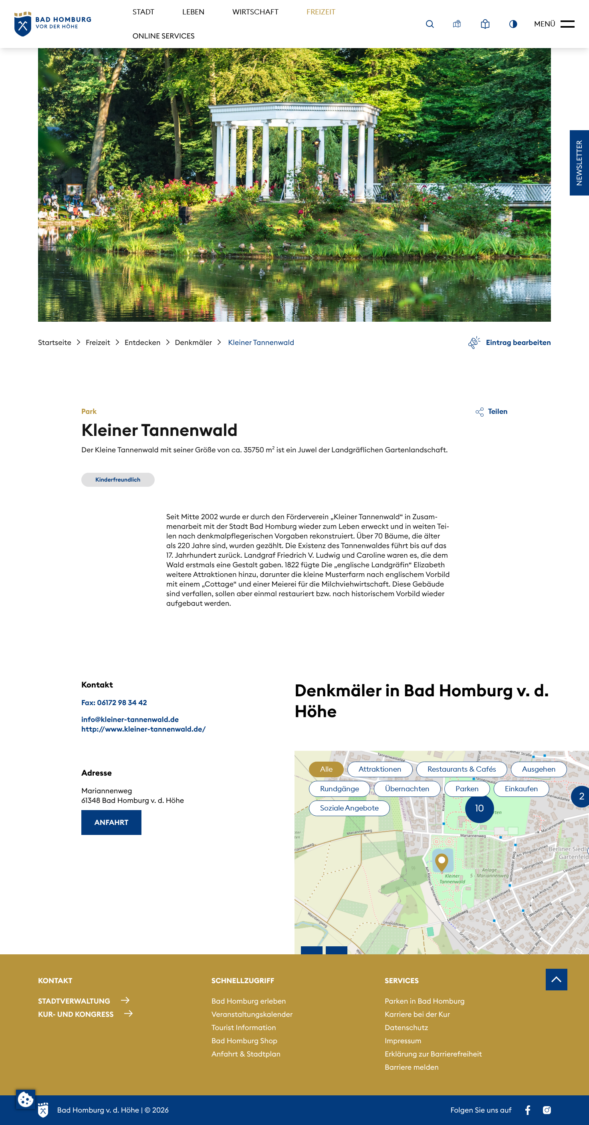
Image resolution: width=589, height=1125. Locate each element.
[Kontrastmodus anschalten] (513, 24)
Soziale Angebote (349, 807)
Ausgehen (539, 769)
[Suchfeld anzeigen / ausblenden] (430, 24)
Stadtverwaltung (74, 1001)
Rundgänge (339, 788)
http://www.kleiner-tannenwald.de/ (143, 729)
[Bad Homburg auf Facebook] (528, 1110)
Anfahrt (112, 822)
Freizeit (321, 11)
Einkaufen (521, 788)
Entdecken (143, 342)
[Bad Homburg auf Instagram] (547, 1110)
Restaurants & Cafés (462, 769)
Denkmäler (193, 342)
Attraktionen (380, 769)
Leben (193, 11)
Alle (326, 769)
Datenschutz (406, 1027)
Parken (467, 788)
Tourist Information (244, 1027)
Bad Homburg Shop (245, 1040)
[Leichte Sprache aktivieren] (485, 24)
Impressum (403, 1040)
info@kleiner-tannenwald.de (130, 719)
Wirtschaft (255, 11)
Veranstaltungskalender (252, 1014)
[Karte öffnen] (457, 24)
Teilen (497, 411)
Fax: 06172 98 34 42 (114, 702)
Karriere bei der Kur (417, 1014)
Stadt (143, 11)
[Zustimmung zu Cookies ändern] (25, 1099)
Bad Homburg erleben (249, 1001)
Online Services (164, 35)
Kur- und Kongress (75, 1014)
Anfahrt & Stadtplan (246, 1053)
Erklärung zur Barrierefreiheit (433, 1053)
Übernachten (407, 788)
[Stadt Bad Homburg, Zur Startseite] (52, 24)
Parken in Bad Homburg (425, 1001)
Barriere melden (412, 1067)
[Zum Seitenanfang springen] (556, 979)
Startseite (54, 342)
